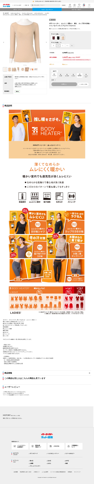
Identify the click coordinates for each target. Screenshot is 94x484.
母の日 (31, 460)
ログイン (74, 6)
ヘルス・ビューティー (47, 9)
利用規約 (70, 471)
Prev (3, 42)
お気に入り (79, 6)
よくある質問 (45, 471)
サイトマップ (77, 471)
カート (84, 6)
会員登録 (69, 6)
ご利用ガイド (36, 471)
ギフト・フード (18, 9)
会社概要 (16, 471)
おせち (49, 463)
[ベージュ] (25, 41)
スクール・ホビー (76, 9)
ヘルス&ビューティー (53, 453)
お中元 (67, 460)
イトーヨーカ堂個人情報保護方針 (58, 471)
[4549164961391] (9, 69)
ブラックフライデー (35, 466)
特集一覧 (27, 5)
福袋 (66, 463)
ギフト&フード (34, 453)
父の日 (49, 460)
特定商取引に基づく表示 (25, 471)
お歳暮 (31, 463)
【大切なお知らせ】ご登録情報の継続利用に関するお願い (48, 1)
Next (47, 42)
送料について (18, 86)
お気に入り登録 (84, 84)
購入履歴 (11, 394)
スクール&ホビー (69, 453)
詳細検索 (63, 5)
